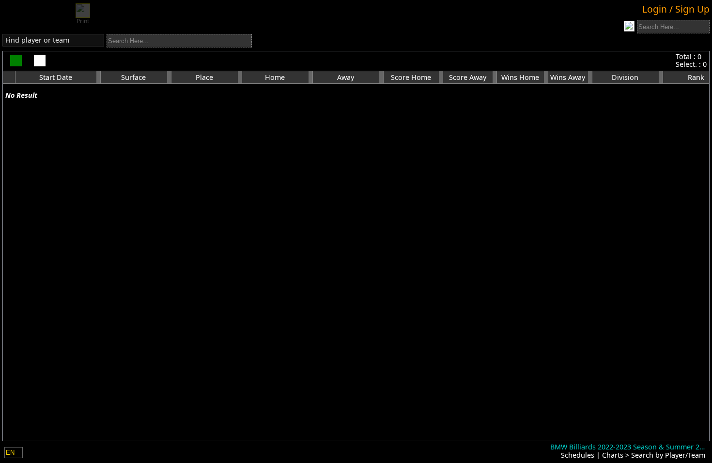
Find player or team (37, 40)
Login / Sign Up (676, 8)
